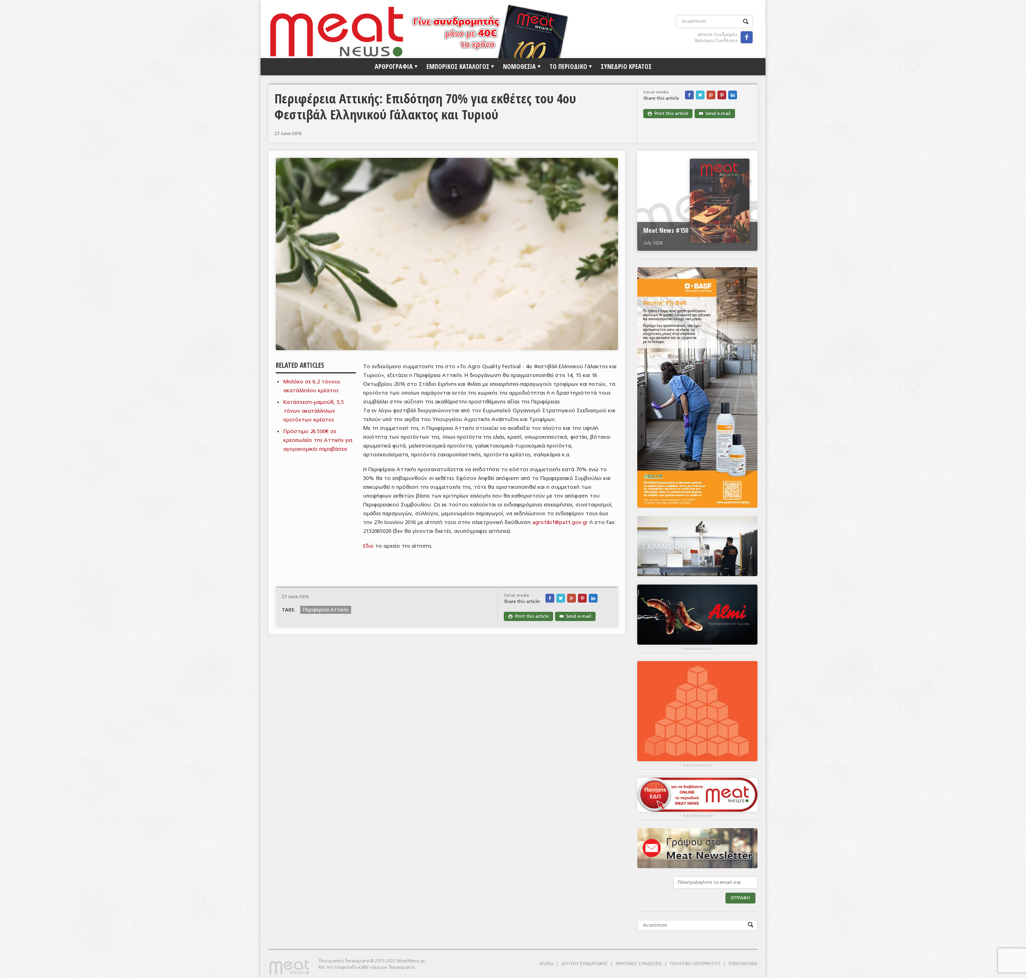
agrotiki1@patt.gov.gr (560, 522)
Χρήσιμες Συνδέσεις (716, 40)
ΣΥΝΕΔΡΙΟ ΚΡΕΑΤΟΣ (626, 66)
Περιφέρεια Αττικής (325, 610)
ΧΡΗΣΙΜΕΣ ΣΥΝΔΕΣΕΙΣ (639, 963)
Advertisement (697, 648)
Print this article (668, 113)
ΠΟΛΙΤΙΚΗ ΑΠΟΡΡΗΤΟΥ (695, 963)
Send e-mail (715, 113)
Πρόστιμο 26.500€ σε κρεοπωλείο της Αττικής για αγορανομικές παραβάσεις (317, 440)
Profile (546, 963)
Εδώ (368, 546)
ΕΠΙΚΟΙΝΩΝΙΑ (743, 963)
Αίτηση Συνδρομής (717, 34)
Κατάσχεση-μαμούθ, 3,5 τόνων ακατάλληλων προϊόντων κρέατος (313, 411)
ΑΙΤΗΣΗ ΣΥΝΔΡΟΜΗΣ (584, 963)
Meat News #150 (665, 230)
